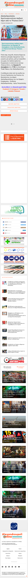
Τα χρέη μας (7, 456)
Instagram (15, 89)
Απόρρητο (20, 555)
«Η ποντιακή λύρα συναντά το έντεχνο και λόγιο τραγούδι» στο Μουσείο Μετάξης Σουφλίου (16, 300)
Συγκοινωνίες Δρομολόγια (20, 551)
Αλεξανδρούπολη (11, 13)
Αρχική (2, 13)
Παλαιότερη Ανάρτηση (14, 107)
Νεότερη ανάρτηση (14, 104)
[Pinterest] (15, 567)
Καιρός (20, 548)
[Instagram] (12, 567)
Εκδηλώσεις (18, 13)
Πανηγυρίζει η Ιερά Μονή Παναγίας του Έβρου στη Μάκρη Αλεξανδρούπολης (14, 379)
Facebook (6, 89)
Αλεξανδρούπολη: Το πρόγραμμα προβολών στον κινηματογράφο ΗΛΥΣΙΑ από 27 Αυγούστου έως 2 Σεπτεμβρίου (16, 292)
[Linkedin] (9, 567)
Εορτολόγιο (8, 553)
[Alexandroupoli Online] (14, 7)
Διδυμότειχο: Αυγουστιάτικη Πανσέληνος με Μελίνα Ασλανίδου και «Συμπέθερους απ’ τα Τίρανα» (16, 323)
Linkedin (10, 91)
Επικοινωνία (20, 558)
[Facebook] (2, 567)
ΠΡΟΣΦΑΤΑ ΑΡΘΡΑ (8, 277)
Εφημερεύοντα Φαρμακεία (8, 551)
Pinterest (17, 91)
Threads (21, 89)
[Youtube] (19, 567)
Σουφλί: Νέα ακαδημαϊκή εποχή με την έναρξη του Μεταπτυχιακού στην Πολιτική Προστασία (16, 331)
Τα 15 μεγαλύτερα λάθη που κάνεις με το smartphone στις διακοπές (13, 439)
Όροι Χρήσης (7, 558)
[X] (5, 567)
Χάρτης (20, 553)
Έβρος (6, 13)
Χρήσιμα (8, 555)
